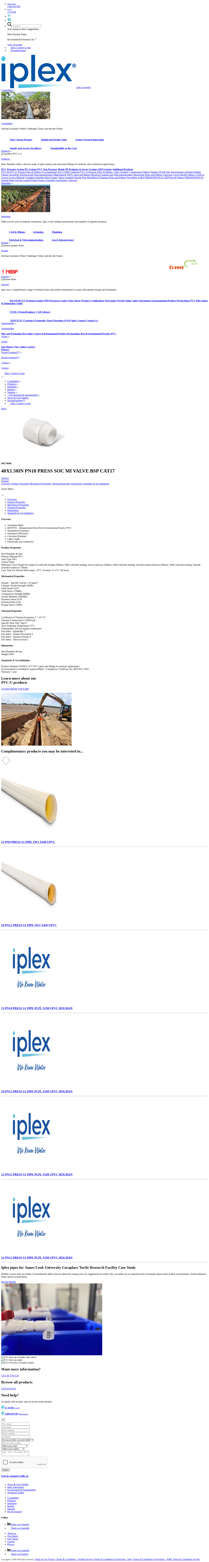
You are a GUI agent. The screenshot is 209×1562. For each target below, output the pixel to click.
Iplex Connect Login (20, 47)
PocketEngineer (18, 50)
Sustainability (8, 323)
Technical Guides (15, 1492)
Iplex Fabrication (15, 1487)
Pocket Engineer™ (10, 352)
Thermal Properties (61, 483)
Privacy (11, 1544)
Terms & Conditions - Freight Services (74, 1559)
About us (11, 1533)
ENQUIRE (23, 689)
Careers (11, 1541)
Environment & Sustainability (21, 1490)
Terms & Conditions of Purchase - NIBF (153, 1559)
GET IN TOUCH (10, 1375)
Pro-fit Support (14, 1511)
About (4, 336)
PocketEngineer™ (16, 400)
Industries (6, 183)
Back (3, 408)
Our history (12, 1536)
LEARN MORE (9, 689)
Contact (5, 362)
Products (5, 151)
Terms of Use (41, 1559)
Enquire (5, 478)
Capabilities (7, 90)
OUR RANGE (8, 1388)
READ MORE (8, 1282)
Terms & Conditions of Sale (186, 1559)
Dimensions (76, 483)
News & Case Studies (17, 1484)
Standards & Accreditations (96, 483)
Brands (4, 242)
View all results (14, 44)
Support (5, 276)
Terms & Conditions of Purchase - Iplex (113, 1559)
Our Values (12, 1539)
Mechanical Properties (40, 483)
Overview (6, 483)
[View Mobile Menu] (2, 376)
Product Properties (20, 483)
